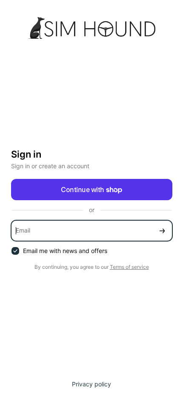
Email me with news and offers (65, 250)
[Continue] (162, 230)
